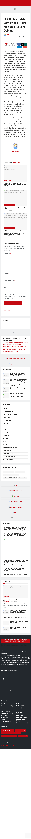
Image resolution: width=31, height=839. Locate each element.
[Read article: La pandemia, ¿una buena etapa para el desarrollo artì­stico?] (15, 591)
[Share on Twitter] (22, 44)
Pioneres (16, 474)
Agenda (5, 408)
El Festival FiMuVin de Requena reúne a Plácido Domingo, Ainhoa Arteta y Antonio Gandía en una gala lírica (15, 184)
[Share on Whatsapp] (25, 44)
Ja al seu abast (7, 432)
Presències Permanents (10, 447)
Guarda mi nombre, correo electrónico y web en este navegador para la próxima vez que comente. (15, 296)
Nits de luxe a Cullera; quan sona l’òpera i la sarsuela (14, 565)
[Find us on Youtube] (10, 673)
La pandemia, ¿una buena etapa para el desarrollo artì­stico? (15, 599)
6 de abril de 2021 (13, 601)
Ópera (5, 441)
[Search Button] (29, 3)
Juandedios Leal (19, 472)
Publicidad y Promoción (6, 742)
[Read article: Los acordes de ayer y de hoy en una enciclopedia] (6, 629)
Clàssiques (7, 180)
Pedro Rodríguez (8, 474)
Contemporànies (8, 420)
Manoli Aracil (6, 601)
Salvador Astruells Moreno (10, 477)
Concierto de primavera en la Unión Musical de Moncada (19, 622)
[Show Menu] (2, 3)
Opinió (5, 444)
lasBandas (6, 15)
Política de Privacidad (14, 741)
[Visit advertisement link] (15, 10)
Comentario (7, 253)
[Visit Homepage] (15, 3)
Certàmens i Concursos (10, 414)
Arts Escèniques (8, 411)
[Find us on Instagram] (7, 673)
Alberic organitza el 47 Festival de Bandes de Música (15, 618)
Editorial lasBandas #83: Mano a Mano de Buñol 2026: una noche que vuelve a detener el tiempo (19, 395)
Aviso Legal (4, 741)
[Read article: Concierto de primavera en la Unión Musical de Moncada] (6, 623)
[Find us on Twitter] (4, 673)
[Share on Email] (25, 47)
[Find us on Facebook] (3, 325)
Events (5, 429)
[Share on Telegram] (19, 47)
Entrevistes (6, 426)
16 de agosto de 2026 (8, 210)
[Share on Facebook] (19, 44)
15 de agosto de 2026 (8, 235)
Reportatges (7, 450)
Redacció (9, 34)
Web (5, 287)
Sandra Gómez (22, 477)
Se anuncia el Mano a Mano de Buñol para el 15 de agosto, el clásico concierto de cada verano (18, 389)
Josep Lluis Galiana (8, 472)
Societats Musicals (9, 228)
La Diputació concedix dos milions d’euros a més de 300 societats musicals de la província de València (16, 561)
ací (17, 351)
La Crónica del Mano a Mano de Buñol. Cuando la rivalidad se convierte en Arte (15, 208)
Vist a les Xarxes (8, 460)
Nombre (6, 273)
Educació (6, 423)
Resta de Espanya (8, 454)
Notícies (12, 15)
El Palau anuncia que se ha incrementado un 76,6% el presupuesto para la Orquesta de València (15, 569)
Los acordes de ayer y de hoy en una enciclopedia (19, 628)
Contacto (23, 741)
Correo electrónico (9, 280)
